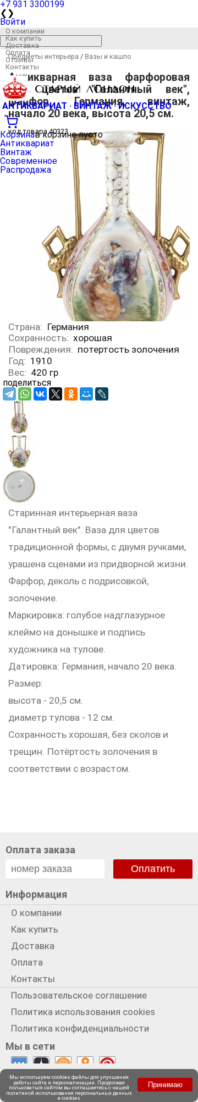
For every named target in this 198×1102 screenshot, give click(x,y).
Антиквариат (27, 143)
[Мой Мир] (86, 394)
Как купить (24, 38)
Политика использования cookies (83, 1011)
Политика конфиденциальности (80, 1028)
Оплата (18, 52)
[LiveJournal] (101, 394)
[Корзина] (99, 120)
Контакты (22, 67)
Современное (28, 161)
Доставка (22, 45)
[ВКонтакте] (40, 394)
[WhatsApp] (24, 394)
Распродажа (25, 170)
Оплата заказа (40, 850)
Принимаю (165, 1085)
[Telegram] (9, 394)
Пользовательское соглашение (79, 995)
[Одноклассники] (71, 394)
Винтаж (16, 152)
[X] (55, 394)
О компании (25, 31)
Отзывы (20, 60)
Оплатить (153, 868)
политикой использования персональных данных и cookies (69, 1095)
